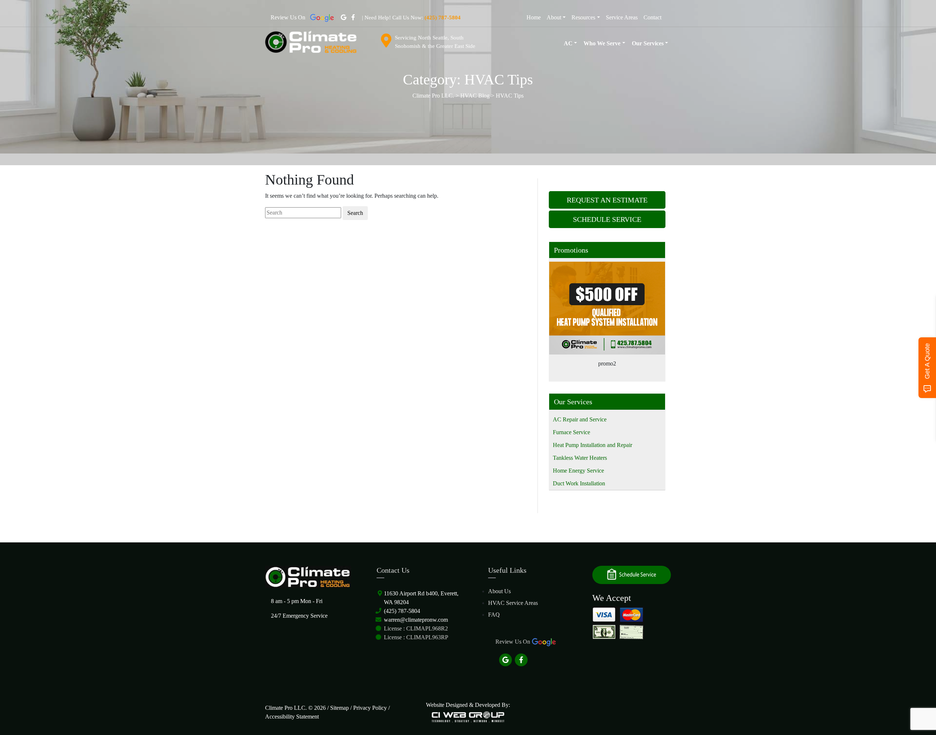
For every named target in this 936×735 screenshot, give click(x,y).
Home (533, 17)
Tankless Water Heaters (580, 458)
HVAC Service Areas (513, 603)
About (554, 17)
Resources (583, 17)
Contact (652, 17)
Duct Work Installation (579, 483)
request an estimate (607, 200)
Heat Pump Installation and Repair (592, 445)
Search (355, 213)
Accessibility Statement (292, 716)
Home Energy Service (578, 470)
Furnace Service (571, 432)
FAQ (494, 614)
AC (568, 43)
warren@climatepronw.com (416, 620)
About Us (499, 591)
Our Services (648, 43)
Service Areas (622, 17)
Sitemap (339, 708)
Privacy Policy (370, 708)
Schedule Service (607, 219)
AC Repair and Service (580, 419)
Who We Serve (602, 43)
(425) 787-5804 (402, 611)
